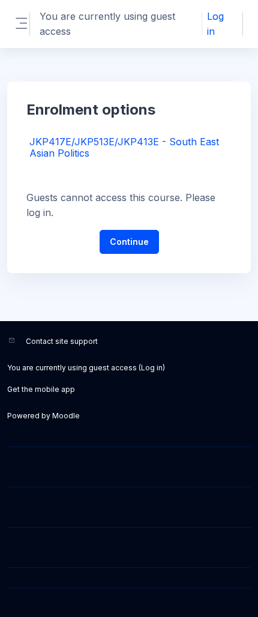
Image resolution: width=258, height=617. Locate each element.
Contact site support (62, 341)
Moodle (66, 415)
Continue (129, 241)
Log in (215, 23)
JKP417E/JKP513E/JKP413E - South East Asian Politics (124, 147)
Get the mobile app (41, 389)
